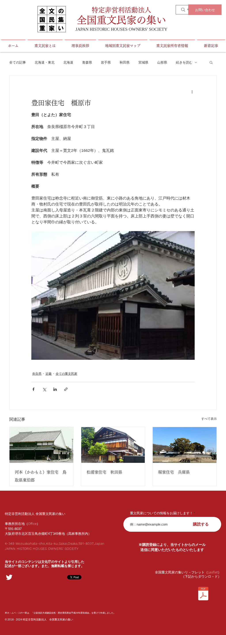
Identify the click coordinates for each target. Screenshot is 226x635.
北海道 (68, 62)
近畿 (48, 373)
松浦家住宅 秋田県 (104, 472)
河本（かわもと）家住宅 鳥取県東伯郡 (40, 476)
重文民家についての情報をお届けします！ (161, 513)
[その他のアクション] (192, 91)
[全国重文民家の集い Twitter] (9, 577)
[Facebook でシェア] (33, 389)
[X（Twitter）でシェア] (44, 389)
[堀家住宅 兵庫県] (185, 445)
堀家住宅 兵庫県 (174, 472)
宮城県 (143, 62)
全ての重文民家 (66, 373)
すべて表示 (209, 418)
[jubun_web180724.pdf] (203, 594)
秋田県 (125, 62)
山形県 (162, 62)
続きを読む (184, 62)
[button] (211, 62)
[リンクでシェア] (66, 389)
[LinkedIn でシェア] (55, 389)
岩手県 (106, 62)
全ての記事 (17, 62)
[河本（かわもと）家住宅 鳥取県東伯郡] (41, 445)
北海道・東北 (45, 62)
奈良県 (36, 373)
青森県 (87, 62)
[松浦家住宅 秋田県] (113, 445)
